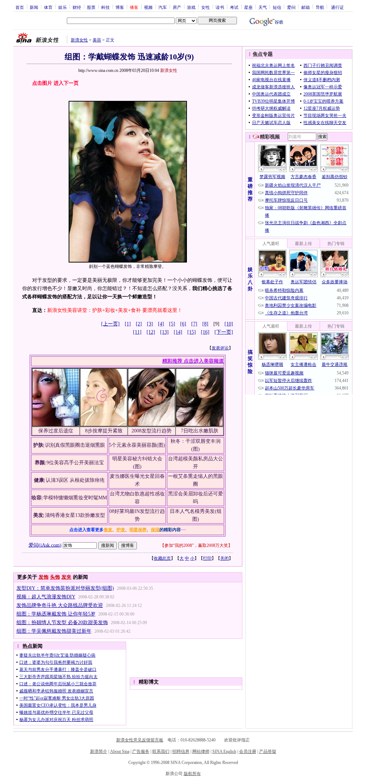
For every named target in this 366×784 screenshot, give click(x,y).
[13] (164, 332)
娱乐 (62, 7)
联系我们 (160, 751)
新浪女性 (79, 40)
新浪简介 (98, 751)
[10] (228, 324)
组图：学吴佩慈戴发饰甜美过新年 (54, 631)
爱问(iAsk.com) (45, 545)
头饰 (55, 577)
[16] (205, 332)
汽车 (162, 7)
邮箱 (305, 7)
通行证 (337, 7)
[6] (183, 324)
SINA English (224, 751)
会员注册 (247, 751)
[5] (172, 324)
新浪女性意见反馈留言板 (139, 740)
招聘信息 (180, 751)
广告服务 (140, 751)
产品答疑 (267, 751)
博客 (119, 7)
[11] (137, 332)
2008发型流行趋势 (152, 430)
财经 (77, 7)
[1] (128, 324)
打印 (207, 558)
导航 (320, 7)
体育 (48, 7)
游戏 (191, 7)
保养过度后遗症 (55, 430)
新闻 (34, 7)
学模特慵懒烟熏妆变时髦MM (75, 497)
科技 (105, 7)
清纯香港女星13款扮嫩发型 (75, 515)
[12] (151, 332)
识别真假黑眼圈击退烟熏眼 (75, 445)
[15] (191, 332)
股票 (91, 7)
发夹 (66, 577)
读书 (220, 7)
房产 (177, 7)
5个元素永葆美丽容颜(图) (137, 445)
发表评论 (220, 348)
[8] (205, 324)
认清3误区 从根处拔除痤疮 (75, 480)
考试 (234, 7)
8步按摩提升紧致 (104, 430)
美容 (97, 40)
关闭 (224, 558)
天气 (262, 7)
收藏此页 (162, 558)
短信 (277, 7)
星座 (248, 7)
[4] (161, 324)
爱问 (291, 7)
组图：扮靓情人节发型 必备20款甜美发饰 (62, 622)
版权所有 (192, 773)
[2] (139, 324)
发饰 (44, 577)
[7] (194, 324)
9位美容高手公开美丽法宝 (75, 462)
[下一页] (223, 332)
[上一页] (110, 324)
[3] (150, 324)
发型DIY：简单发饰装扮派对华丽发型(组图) (65, 588)
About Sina (119, 751)
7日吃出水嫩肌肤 (199, 430)
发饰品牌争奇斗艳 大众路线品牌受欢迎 (59, 605)
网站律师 (200, 751)
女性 (205, 7)
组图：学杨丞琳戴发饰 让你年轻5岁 (55, 614)
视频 (148, 7)
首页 (19, 7)
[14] (178, 332)
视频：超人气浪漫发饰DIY (45, 596)
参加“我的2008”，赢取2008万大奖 (196, 545)
